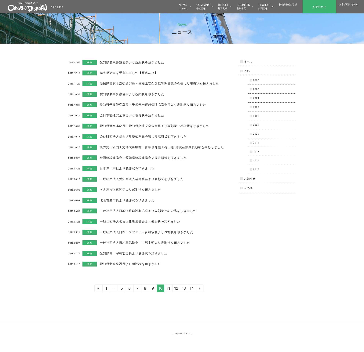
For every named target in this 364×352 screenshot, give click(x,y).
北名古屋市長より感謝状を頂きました (127, 200)
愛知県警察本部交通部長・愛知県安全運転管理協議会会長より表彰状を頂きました (159, 83)
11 (168, 288)
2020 (256, 133)
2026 (256, 80)
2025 (256, 89)
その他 (248, 188)
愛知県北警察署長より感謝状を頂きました (130, 264)
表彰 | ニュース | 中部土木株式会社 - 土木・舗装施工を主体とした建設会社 (27, 7)
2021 (256, 124)
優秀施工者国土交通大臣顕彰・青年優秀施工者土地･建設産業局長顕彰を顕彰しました (162, 147)
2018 (256, 151)
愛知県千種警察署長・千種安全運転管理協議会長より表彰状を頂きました (153, 104)
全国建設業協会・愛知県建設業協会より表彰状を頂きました (143, 157)
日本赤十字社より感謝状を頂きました (127, 168)
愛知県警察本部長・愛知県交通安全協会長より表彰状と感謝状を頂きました (154, 126)
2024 (256, 98)
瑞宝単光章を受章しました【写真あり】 (129, 73)
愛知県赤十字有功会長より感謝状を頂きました (133, 253)
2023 (256, 106)
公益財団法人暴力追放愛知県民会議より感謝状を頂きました (143, 136)
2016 (256, 169)
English (58, 6)
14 (192, 288)
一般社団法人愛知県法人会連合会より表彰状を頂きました (142, 179)
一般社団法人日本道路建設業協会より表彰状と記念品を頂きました (148, 211)
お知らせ (250, 178)
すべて (248, 61)
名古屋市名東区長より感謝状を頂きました (130, 189)
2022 (256, 115)
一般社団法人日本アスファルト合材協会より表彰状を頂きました (146, 232)
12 (176, 288)
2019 (256, 142)
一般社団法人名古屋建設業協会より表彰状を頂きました (140, 221)
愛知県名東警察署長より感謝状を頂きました (132, 62)
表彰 (89, 62)
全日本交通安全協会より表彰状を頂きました (132, 115)
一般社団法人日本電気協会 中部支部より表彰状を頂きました (145, 242)
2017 (256, 160)
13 (184, 288)
